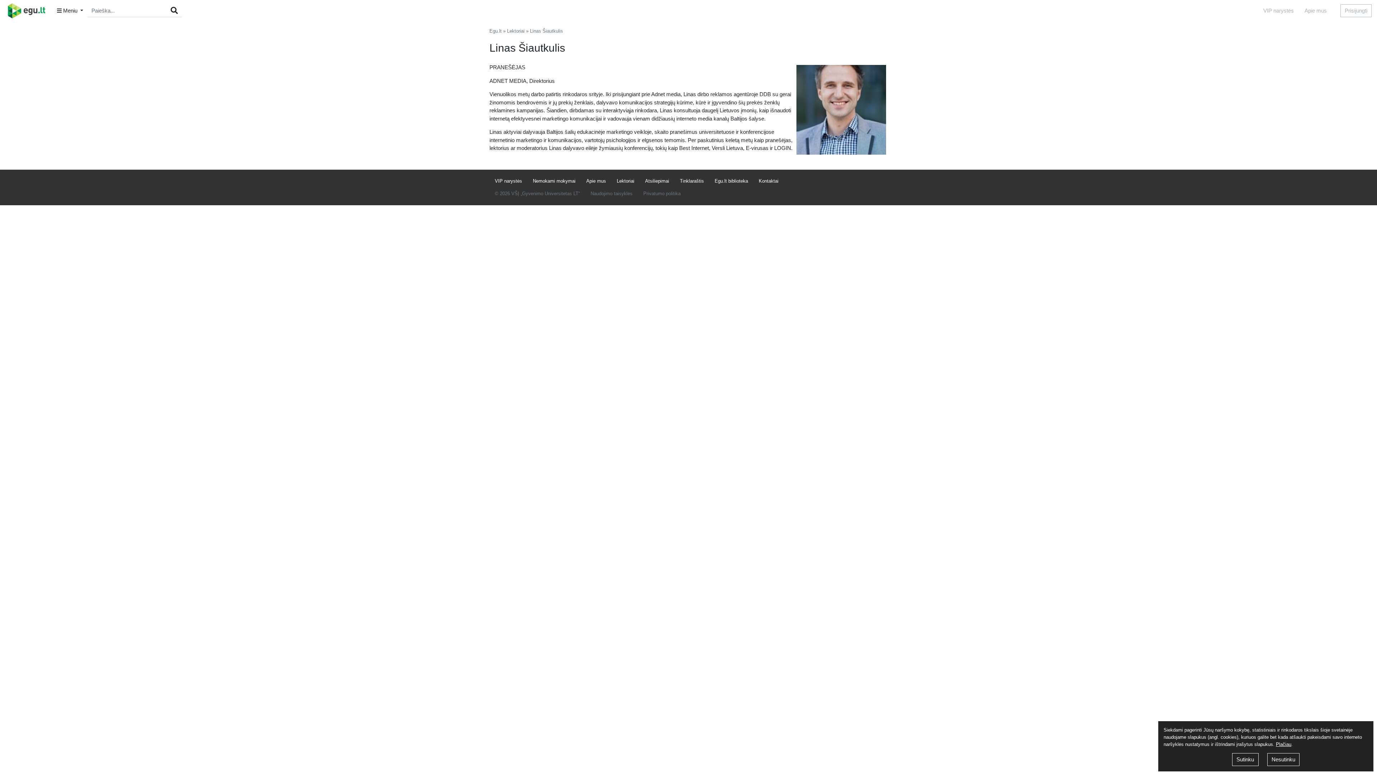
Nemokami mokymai (554, 181)
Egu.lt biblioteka (731, 181)
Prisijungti (1356, 11)
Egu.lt (495, 31)
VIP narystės (1278, 11)
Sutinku (1245, 759)
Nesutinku (1283, 759)
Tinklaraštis (692, 181)
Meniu (70, 11)
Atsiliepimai (657, 181)
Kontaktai (769, 181)
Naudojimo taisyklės (612, 193)
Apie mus (1316, 11)
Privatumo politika (662, 193)
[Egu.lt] (29, 11)
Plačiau (1283, 744)
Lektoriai (516, 31)
